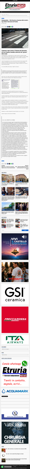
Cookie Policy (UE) (21, 465)
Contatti (15, 466)
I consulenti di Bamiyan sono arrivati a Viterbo (21, 184)
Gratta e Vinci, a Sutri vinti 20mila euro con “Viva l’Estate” (8, 184)
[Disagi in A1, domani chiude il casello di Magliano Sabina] (8, 206)
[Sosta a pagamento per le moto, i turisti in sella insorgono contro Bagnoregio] (21, 191)
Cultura (3, 446)
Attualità (3, 18)
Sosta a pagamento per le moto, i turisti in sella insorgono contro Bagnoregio (21, 197)
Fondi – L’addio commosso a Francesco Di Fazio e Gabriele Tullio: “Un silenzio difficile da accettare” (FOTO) (4, 221)
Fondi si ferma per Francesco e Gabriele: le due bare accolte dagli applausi (17, 221)
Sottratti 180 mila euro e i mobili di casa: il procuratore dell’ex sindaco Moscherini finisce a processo (4, 226)
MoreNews (21, 468)
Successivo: (21, 167)
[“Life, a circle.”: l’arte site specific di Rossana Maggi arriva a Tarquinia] (3, 455)
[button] (1, 12)
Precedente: (8, 166)
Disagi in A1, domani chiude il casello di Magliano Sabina (8, 212)
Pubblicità (25, 465)
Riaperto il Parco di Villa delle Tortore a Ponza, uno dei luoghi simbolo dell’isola (21, 212)
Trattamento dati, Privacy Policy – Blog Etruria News (10, 465)
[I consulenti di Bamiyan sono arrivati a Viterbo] (21, 178)
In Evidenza (20, 181)
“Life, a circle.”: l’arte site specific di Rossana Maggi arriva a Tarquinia (14, 453)
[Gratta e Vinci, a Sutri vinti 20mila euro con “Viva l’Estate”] (8, 178)
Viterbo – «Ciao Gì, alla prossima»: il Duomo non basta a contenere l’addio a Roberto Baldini (17, 226)
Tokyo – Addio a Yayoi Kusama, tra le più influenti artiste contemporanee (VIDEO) (16, 448)
